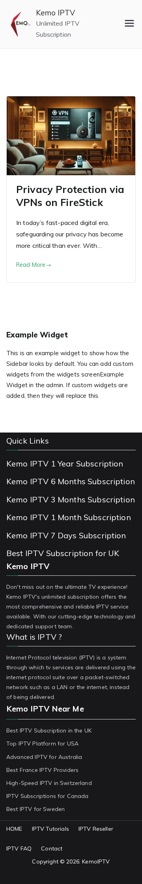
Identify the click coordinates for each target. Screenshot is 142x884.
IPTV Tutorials (50, 828)
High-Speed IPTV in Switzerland (49, 783)
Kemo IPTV (55, 12)
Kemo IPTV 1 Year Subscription (64, 463)
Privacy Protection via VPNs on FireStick (70, 195)
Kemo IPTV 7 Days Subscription (66, 535)
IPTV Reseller (95, 828)
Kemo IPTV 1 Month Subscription (68, 517)
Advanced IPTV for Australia (44, 756)
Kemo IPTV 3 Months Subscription (70, 499)
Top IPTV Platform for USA (42, 743)
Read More (30, 264)
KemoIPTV (96, 861)
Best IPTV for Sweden (35, 809)
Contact (51, 848)
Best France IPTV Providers (42, 770)
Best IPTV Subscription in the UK (49, 730)
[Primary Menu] (129, 24)
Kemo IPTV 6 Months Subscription (70, 481)
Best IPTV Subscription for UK (63, 553)
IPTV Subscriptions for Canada (47, 796)
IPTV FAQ (19, 848)
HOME (14, 828)
